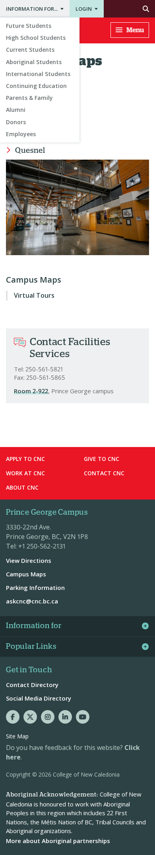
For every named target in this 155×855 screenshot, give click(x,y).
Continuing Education (36, 86)
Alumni (15, 109)
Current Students (30, 49)
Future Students (28, 25)
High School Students (36, 37)
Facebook (12, 717)
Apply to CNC (25, 459)
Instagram (47, 717)
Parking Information (35, 587)
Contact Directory (32, 685)
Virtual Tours (34, 295)
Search (129, 9)
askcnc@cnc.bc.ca (32, 601)
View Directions (28, 560)
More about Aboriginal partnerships (58, 841)
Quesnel (30, 150)
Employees (21, 134)
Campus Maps (33, 280)
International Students (38, 74)
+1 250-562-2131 (42, 546)
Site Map (17, 736)
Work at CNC (25, 473)
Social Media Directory (38, 698)
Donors (16, 122)
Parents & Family (29, 98)
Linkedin (65, 717)
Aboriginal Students (34, 62)
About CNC (22, 487)
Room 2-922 (31, 390)
